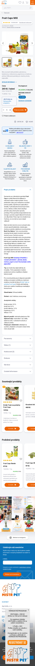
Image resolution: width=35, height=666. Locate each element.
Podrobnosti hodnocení (25, 22)
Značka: (13, 27)
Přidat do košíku (19, 110)
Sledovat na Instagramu (19, 537)
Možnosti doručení (24, 100)
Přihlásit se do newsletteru (12, 574)
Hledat (30, 7)
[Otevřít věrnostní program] (5, 657)
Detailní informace (8, 82)
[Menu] (32, 2)
